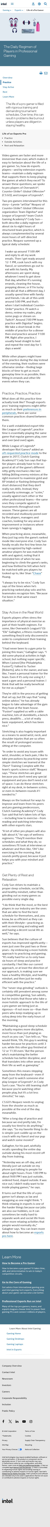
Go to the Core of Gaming (16, 1282)
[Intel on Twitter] (10, 1421)
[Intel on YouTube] (24, 1421)
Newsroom (7, 1378)
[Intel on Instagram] (30, 1421)
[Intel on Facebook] (3, 1421)
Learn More (8, 96)
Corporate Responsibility (14, 1398)
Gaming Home (14, 1333)
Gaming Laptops (15, 1344)
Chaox (37, 573)
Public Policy (8, 1411)
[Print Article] (41, 73)
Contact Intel (8, 1372)
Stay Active (8, 87)
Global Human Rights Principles (13, 1474)
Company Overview (12, 1365)
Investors (6, 1385)
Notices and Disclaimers (22, 1467)
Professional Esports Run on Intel (21, 1301)
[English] (39, 4)
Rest (5, 92)
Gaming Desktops (15, 1339)
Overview (7, 77)
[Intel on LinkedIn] (17, 1421)
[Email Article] (46, 73)
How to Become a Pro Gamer (18, 1263)
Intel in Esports (14, 1349)
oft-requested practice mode (20, 453)
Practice (7, 82)
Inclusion (6, 1404)
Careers (6, 1391)
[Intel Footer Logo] (7, 1500)
